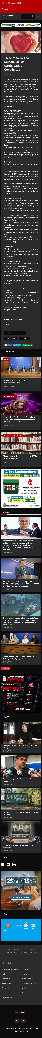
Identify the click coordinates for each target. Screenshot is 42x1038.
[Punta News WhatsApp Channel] (21, 693)
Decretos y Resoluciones (15, 952)
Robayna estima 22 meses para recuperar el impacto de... (20, 747)
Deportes (5, 988)
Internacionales (7, 983)
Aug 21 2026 (9, 817)
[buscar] (32, 16)
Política (4, 974)
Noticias (18, 949)
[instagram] (14, 865)
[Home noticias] (20, 1012)
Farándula (5, 993)
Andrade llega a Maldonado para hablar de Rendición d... (20, 780)
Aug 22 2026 (9, 751)
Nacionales (6, 979)
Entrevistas (30, 949)
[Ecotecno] (21, 25)
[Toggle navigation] (37, 16)
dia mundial (11, 338)
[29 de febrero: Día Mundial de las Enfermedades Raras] (21, 367)
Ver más (5, 668)
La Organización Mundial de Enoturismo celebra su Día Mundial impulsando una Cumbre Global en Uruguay (19, 419)
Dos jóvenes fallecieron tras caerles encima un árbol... (21, 813)
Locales (24, 974)
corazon (25, 338)
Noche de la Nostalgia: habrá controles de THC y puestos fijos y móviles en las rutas (20, 657)
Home (8, 949)
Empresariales (7, 998)
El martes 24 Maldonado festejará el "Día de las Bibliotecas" (20, 457)
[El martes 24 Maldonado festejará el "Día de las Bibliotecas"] (21, 443)
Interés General (10, 396)
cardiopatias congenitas (15, 333)
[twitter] (17, 345)
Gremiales (25, 993)
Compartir (28, 345)
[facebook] (8, 345)
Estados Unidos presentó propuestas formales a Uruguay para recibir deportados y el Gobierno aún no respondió (21, 583)
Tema (6, 9)
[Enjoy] (21, 890)
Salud (6, 360)
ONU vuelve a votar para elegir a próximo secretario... (20, 846)
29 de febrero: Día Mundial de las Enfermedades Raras (16, 381)
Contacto (34, 952)
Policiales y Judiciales (10, 969)
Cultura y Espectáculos (13, 435)
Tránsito (25, 969)
